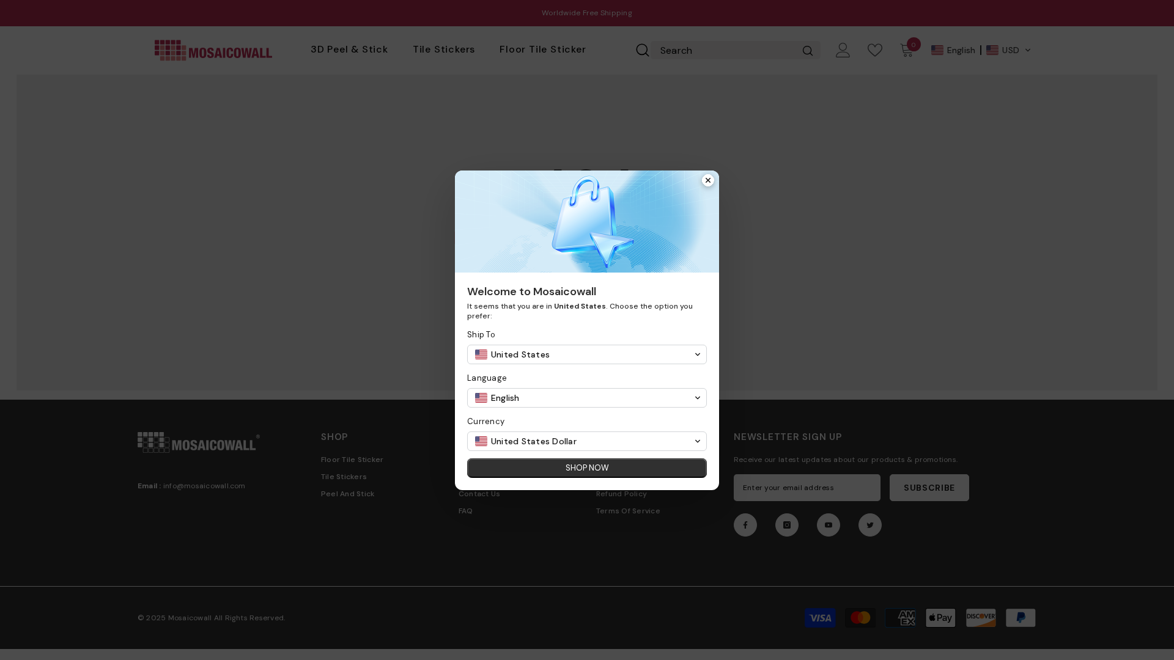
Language (487, 378)
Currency (485, 421)
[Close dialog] (708, 181)
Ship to (481, 334)
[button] (587, 354)
